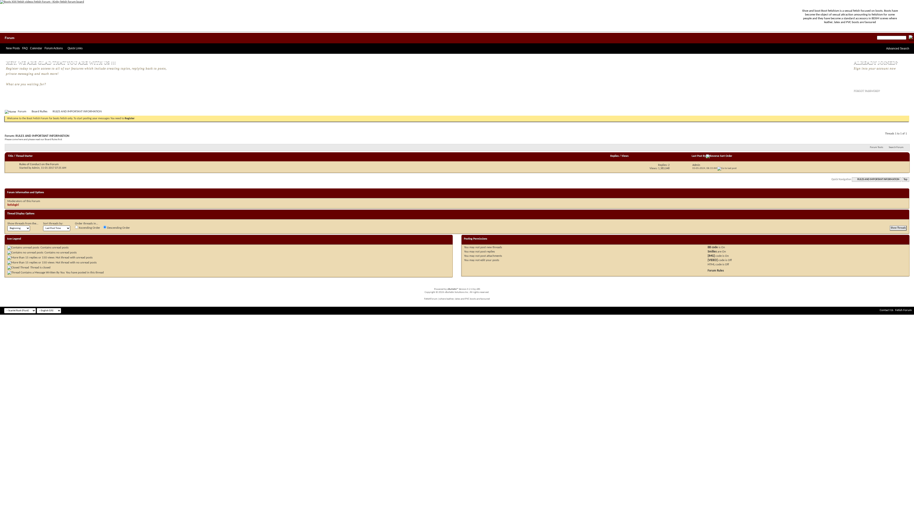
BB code (713, 247)
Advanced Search (897, 48)
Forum (10, 38)
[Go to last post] (727, 168)
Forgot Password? (867, 90)
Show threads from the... (22, 223)
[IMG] (711, 255)
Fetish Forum (903, 310)
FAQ (25, 48)
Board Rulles (39, 111)
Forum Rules (716, 270)
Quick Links (75, 48)
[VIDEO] (713, 260)
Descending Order (118, 227)
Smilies (712, 251)
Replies (614, 156)
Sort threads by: (53, 223)
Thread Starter (24, 156)
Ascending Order (89, 227)
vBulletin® (452, 289)
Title (10, 156)
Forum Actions (54, 48)
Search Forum (896, 147)
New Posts (13, 48)
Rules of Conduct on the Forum (39, 164)
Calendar (36, 48)
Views (625, 156)
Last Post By (699, 156)
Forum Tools (876, 147)
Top (905, 179)
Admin (36, 168)
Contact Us (886, 310)
